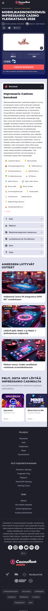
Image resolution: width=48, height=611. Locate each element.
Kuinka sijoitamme (23, 508)
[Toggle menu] (3, 3)
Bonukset (24, 438)
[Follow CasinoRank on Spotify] (31, 547)
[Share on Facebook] (9, 28)
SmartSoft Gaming (23, 481)
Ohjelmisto (23, 446)
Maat (23, 450)
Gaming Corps (24, 485)
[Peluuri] (24, 574)
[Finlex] (16, 574)
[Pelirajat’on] (35, 574)
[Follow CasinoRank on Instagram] (15, 547)
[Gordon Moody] (20, 581)
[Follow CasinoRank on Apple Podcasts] (37, 547)
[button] (23, 86)
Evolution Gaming (23, 469)
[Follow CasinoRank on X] (21, 547)
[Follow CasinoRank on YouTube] (26, 547)
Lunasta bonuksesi (23, 67)
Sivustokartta (23, 454)
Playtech (23, 477)
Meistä (23, 500)
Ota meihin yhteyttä (23, 504)
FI (22, 553)
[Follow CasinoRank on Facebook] (10, 547)
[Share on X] (4, 28)
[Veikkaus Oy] (7, 574)
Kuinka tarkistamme (23, 512)
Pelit (23, 442)
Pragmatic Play (23, 473)
